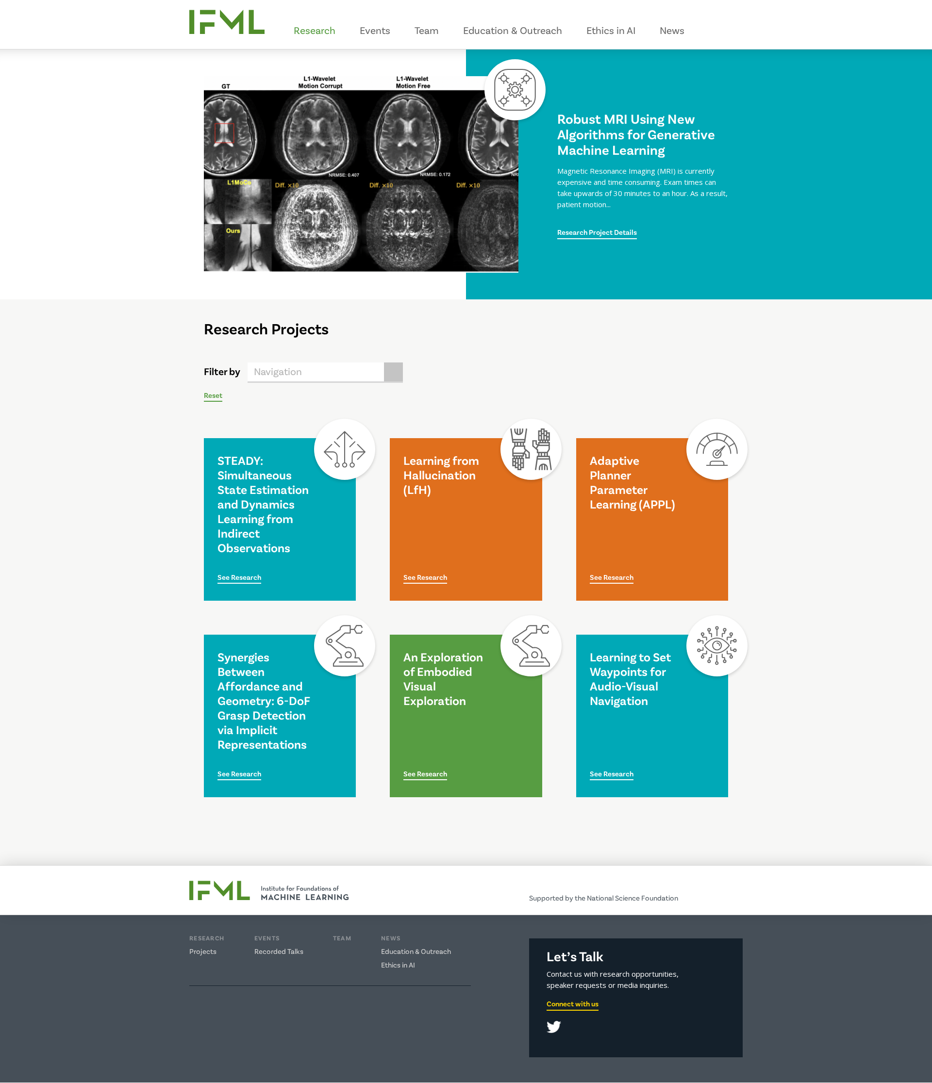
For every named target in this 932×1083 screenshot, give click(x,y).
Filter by (222, 371)
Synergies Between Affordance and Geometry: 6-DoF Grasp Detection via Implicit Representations (263, 700)
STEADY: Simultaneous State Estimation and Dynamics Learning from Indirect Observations (263, 504)
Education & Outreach (512, 30)
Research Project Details (597, 232)
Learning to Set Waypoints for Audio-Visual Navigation (630, 678)
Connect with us (573, 1003)
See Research (239, 577)
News (672, 30)
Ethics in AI (610, 30)
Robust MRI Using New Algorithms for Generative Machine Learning (636, 134)
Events (375, 30)
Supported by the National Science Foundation (603, 897)
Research (314, 30)
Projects (202, 951)
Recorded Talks (278, 951)
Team (427, 30)
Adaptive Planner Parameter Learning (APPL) (632, 482)
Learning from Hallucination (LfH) (441, 474)
